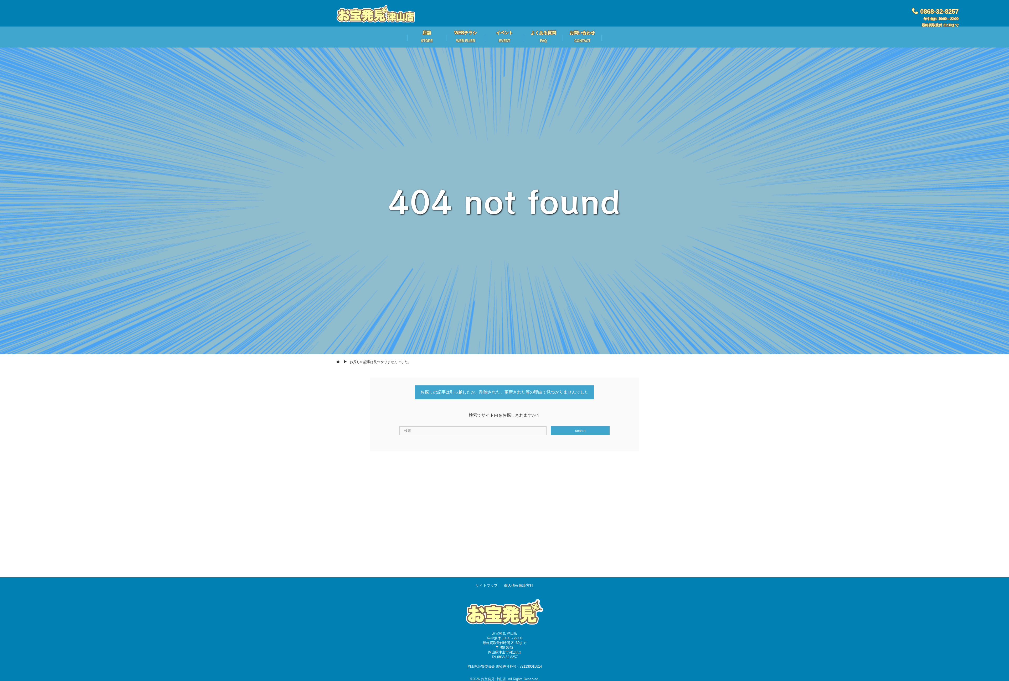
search (580, 431)
